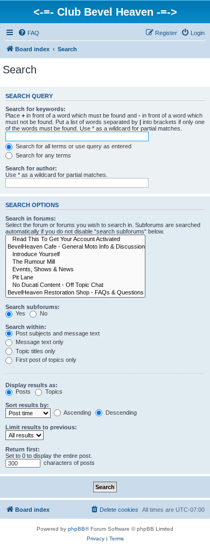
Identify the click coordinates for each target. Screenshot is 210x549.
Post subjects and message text (57, 333)
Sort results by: (27, 405)
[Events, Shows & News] (75, 269)
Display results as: (31, 385)
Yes (19, 313)
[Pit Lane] (75, 278)
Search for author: (31, 168)
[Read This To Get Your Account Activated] (75, 239)
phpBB (76, 529)
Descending (120, 412)
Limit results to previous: (41, 427)
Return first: (22, 449)
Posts (22, 391)
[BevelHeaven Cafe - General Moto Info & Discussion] (75, 247)
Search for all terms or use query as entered (72, 146)
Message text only (39, 342)
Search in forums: (30, 218)
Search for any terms (42, 155)
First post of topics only (45, 359)
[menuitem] (28, 32)
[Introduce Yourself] (75, 254)
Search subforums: (32, 307)
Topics (53, 391)
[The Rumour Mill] (75, 262)
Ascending (76, 412)
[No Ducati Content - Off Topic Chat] (75, 285)
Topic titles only (34, 351)
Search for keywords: (35, 109)
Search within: (25, 327)
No (42, 313)
